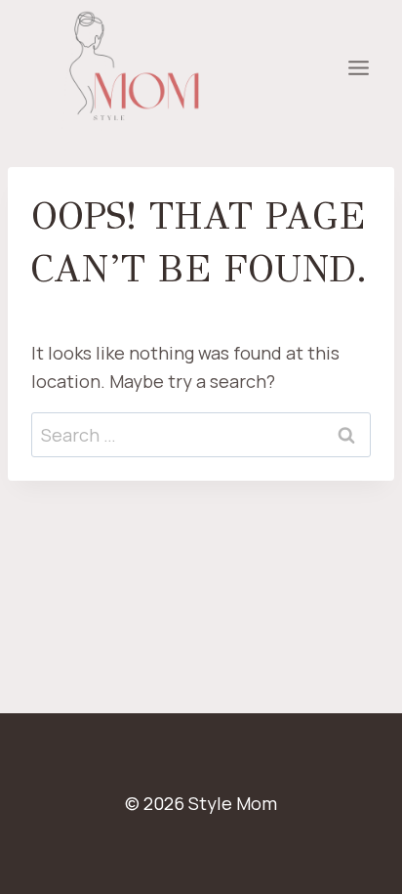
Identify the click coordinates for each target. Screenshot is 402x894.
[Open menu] (358, 68)
